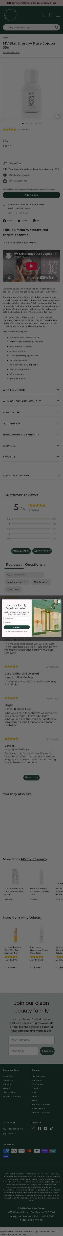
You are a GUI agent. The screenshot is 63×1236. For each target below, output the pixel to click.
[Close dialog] (59, 601)
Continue (16, 627)
